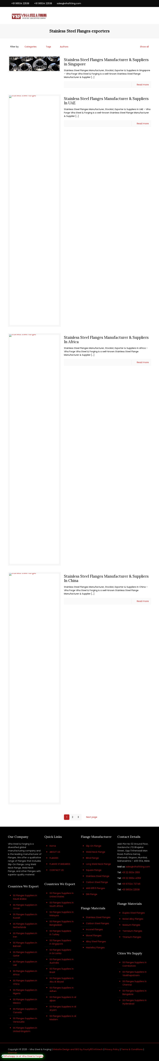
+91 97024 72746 (131, 883)
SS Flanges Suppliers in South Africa (62, 904)
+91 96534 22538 (20, 3)
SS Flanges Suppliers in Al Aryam (63, 1008)
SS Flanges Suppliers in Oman (25, 906)
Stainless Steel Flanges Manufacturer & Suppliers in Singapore (106, 61)
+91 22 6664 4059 (131, 878)
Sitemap (12, 1052)
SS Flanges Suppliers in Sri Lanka (60, 951)
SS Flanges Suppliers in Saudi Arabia (25, 897)
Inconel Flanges (94, 929)
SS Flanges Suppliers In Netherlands (25, 925)
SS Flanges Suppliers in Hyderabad (135, 1002)
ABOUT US (55, 851)
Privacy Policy (112, 1049)
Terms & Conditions (132, 1049)
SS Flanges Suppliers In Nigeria (25, 991)
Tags (48, 46)
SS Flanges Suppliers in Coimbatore (135, 964)
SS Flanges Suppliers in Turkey (60, 932)
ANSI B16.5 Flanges (95, 888)
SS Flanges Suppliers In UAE (25, 963)
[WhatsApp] (132, 3)
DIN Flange (91, 894)
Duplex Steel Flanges (134, 912)
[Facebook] (137, 3)
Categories (30, 46)
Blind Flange (92, 858)
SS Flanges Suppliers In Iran (25, 935)
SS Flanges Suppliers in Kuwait (25, 916)
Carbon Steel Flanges (97, 923)
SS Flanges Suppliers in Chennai (135, 983)
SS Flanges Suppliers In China (25, 982)
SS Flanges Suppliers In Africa (25, 973)
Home (53, 845)
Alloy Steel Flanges (96, 941)
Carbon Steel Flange (97, 882)
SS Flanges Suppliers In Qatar (25, 954)
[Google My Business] (149, 3)
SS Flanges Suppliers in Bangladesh (62, 923)
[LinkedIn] (145, 3)
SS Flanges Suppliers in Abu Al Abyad (62, 980)
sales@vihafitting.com (69, 3)
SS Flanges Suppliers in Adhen (62, 989)
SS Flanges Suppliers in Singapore (60, 942)
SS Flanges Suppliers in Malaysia (62, 914)
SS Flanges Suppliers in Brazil (62, 970)
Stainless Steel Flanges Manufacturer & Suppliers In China (106, 578)
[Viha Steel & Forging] (29, 15)
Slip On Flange (93, 845)
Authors (64, 46)
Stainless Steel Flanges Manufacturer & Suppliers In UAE (106, 100)
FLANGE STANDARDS (60, 864)
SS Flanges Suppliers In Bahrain (25, 944)
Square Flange (93, 870)
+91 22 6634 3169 (131, 872)
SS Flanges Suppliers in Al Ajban (63, 999)
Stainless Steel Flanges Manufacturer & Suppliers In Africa (106, 339)
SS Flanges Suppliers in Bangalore (135, 992)
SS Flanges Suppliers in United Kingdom (25, 1029)
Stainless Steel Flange (97, 876)
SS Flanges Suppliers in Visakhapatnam (135, 973)
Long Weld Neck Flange (98, 864)
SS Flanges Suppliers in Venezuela (25, 1020)
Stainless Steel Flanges (98, 917)
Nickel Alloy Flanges (133, 918)
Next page (91, 817)
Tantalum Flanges (132, 931)
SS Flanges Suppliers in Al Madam (63, 1018)
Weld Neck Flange (95, 851)
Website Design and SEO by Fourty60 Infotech (78, 1049)
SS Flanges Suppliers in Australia (62, 961)
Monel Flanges (93, 935)
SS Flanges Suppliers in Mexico (25, 1001)
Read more (143, 84)
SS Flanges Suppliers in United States (62, 895)
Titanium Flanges (132, 937)
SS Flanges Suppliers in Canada (25, 1010)
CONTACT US (57, 870)
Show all (144, 46)
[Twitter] (141, 3)
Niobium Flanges (131, 924)
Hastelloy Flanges (95, 947)
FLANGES (54, 858)
